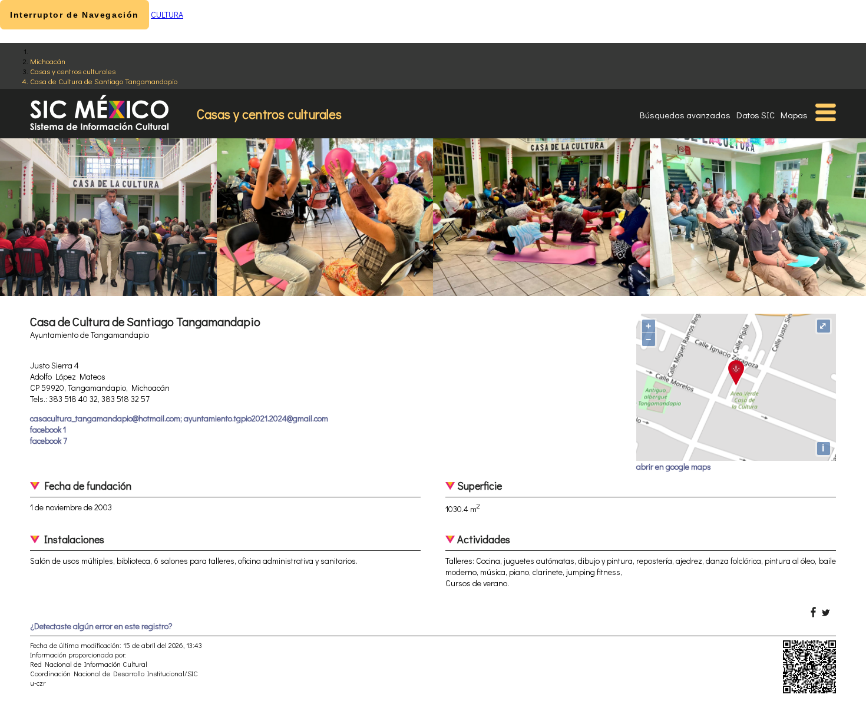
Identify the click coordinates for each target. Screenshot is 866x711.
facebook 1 (48, 429)
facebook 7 (48, 440)
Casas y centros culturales (72, 71)
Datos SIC (755, 115)
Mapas (794, 115)
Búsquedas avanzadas (685, 115)
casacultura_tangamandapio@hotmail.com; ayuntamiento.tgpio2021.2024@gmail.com (179, 418)
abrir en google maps (673, 466)
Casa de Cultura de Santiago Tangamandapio (103, 81)
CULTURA (167, 14)
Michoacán (47, 61)
